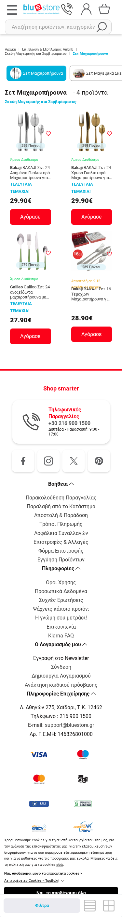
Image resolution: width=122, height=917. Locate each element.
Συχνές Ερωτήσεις (61, 600)
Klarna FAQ (61, 636)
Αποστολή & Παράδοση (61, 515)
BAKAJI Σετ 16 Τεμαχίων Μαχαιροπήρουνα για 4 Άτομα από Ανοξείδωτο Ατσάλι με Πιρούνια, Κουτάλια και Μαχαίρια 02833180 (91, 294)
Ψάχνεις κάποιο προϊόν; (61, 609)
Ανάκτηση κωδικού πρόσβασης (61, 685)
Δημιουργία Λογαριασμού (61, 676)
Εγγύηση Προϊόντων (61, 560)
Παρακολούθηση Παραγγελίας (61, 498)
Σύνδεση (61, 667)
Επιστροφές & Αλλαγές (61, 542)
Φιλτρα (42, 905)
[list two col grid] (89, 905)
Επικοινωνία (61, 627)
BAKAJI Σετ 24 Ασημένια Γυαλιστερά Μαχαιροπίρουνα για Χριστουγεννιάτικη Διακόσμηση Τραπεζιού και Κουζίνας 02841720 (30, 172)
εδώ (59, 865)
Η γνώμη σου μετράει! (61, 618)
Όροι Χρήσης (61, 582)
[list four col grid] (108, 905)
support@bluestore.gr (69, 725)
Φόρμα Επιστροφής (61, 551)
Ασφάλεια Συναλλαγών (61, 533)
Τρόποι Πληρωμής (61, 524)
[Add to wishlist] (48, 133)
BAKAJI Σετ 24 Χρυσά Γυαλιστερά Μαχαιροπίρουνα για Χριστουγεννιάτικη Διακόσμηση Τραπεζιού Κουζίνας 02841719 (91, 172)
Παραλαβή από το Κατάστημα (61, 506)
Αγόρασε (30, 217)
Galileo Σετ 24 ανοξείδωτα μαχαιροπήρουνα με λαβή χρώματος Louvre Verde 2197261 (30, 292)
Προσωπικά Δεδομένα (61, 591)
